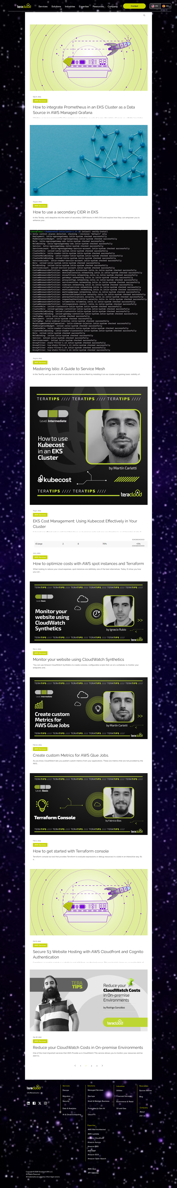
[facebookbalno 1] (34, 1103)
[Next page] (102, 1065)
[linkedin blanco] (28, 1103)
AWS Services (40, 101)
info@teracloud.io (33, 1093)
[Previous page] (75, 1065)
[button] (43, 6)
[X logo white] (39, 1103)
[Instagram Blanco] (45, 1103)
